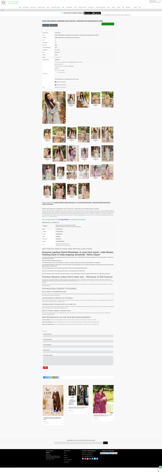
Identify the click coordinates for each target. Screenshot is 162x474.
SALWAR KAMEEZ (59, 202)
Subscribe (105, 442)
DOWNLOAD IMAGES (46, 25)
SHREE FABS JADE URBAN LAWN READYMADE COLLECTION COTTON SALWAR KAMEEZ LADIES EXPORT (52, 418)
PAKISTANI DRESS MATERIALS (101, 202)
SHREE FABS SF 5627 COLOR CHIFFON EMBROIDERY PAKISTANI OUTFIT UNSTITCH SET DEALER (78, 408)
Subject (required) (46, 350)
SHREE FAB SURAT (47, 204)
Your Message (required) (47, 355)
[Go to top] (158, 471)
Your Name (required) (47, 334)
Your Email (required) (47, 344)
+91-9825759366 (63, 219)
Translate (158, 2)
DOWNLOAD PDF (54, 25)
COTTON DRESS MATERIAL (84, 202)
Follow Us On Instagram (61, 81)
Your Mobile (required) (47, 339)
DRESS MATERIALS (70, 202)
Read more (45, 421)
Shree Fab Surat (58, 57)
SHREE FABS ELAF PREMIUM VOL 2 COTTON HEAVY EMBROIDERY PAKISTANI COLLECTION (103, 415)
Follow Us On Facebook (61, 84)
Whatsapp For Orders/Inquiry (108, 23)
